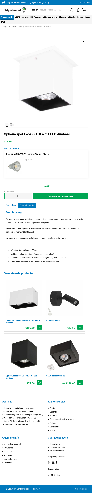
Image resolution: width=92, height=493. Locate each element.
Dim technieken (10, 459)
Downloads (8, 462)
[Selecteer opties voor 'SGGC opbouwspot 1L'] (80, 382)
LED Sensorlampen (50, 17)
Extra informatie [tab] (27, 205)
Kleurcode (8, 455)
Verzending (54, 426)
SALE (3, 22)
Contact (53, 408)
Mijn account (78, 10)
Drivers (80, 17)
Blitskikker (83, 489)
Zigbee (87, 17)
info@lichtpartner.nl (56, 456)
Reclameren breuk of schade (62, 419)
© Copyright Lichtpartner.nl (17, 489)
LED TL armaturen (22, 17)
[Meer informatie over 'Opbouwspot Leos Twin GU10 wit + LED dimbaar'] (39, 327)
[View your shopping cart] (85, 10)
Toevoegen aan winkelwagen (60, 196)
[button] (84, 41)
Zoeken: (35, 9)
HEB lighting (55, 475)
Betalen (53, 423)
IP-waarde (8, 448)
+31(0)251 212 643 (72, 10)
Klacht (52, 430)
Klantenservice (84, 2)
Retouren (54, 415)
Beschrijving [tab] (11, 205)
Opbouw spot (16, 26)
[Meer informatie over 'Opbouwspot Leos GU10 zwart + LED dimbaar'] (39, 382)
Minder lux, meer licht (13, 444)
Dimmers (62, 17)
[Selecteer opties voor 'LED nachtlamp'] (80, 327)
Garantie (53, 411)
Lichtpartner (6, 26)
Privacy (36, 489)
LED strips (71, 17)
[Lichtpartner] (14, 10)
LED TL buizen (35, 17)
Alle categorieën (7, 17)
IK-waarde (8, 451)
